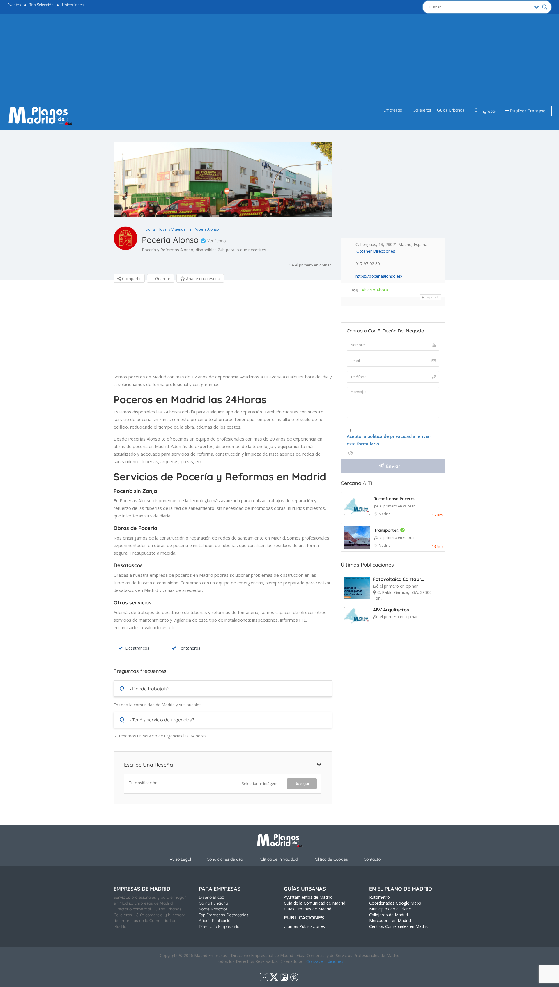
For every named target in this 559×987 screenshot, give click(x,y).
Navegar (301, 783)
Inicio (146, 229)
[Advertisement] (279, 60)
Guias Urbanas (450, 110)
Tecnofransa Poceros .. (396, 498)
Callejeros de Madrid (388, 914)
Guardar (162, 278)
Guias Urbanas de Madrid (307, 909)
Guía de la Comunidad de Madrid (314, 903)
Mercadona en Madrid (390, 920)
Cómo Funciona (213, 903)
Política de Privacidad (278, 859)
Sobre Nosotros (213, 909)
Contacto (372, 859)
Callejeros (422, 110)
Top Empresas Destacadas (223, 914)
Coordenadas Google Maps (395, 903)
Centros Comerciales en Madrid (399, 926)
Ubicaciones (73, 4)
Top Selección (41, 4)
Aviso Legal (180, 859)
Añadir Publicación (216, 920)
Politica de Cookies (330, 859)
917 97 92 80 (367, 263)
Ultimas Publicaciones (304, 926)
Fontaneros (189, 648)
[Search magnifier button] (545, 7)
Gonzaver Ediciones (324, 961)
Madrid (385, 514)
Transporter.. (387, 530)
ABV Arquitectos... (393, 610)
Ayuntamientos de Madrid (308, 897)
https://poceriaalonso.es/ (378, 276)
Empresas (392, 110)
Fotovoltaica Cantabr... (398, 579)
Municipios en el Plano (390, 909)
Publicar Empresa (527, 111)
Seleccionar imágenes (261, 783)
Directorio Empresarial (219, 926)
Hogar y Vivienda (171, 229)
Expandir (432, 297)
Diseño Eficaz (211, 897)
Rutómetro (379, 897)
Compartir (131, 278)
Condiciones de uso (225, 859)
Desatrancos (137, 648)
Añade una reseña (202, 278)
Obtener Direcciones (375, 251)
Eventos (14, 4)
